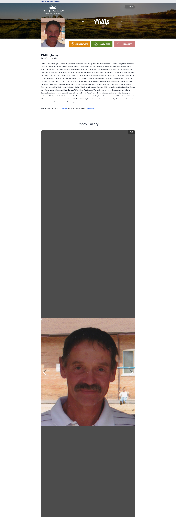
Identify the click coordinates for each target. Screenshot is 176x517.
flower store (91, 108)
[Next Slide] (131, 372)
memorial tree (63, 108)
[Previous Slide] (44, 372)
